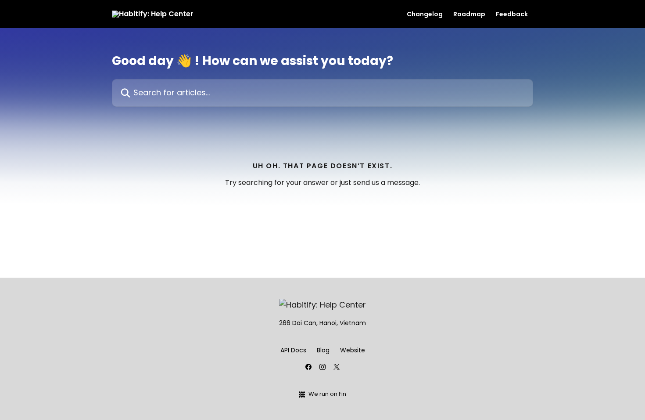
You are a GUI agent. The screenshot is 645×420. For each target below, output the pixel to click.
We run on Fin (327, 394)
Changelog (425, 14)
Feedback (512, 14)
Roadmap (469, 14)
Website (352, 350)
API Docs (293, 350)
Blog (323, 350)
